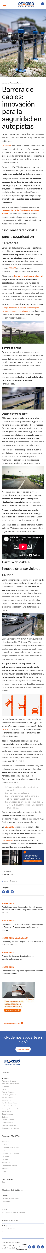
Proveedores (6, 1202)
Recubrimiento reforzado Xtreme (14, 1212)
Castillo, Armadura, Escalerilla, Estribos (9, 1093)
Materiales (5, 83)
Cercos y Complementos (10, 1109)
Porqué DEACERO (8, 1229)
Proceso (5, 1160)
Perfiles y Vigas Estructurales (7, 1098)
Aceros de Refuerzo (16, 83)
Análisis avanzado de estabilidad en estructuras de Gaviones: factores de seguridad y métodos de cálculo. (22, 910)
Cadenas (5, 1117)
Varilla (4, 1089)
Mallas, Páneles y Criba (10, 1106)
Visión (4, 1151)
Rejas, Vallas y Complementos (7, 1112)
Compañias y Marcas (9, 1166)
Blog (3, 1182)
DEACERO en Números (10, 1148)
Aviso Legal (4, 1247)
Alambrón (5, 1087)
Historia (5, 1145)
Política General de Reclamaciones (21, 1247)
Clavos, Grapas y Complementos (8, 1121)
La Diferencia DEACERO (10, 1154)
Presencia (5, 1157)
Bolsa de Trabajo (8, 1232)
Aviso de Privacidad (11, 1247)
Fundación (5, 1169)
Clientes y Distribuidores (10, 1199)
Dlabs (4, 1172)
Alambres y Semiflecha (10, 1128)
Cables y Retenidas (9, 1125)
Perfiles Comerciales (9, 1103)
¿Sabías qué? (21, 938)
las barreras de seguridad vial (28, 276)
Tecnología (6, 1163)
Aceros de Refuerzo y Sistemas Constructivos (10, 1082)
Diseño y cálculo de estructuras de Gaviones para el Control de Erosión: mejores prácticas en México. (22, 927)
